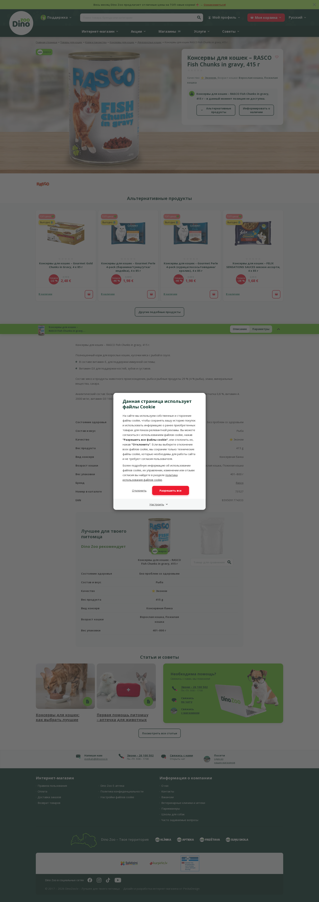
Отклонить (139, 490)
